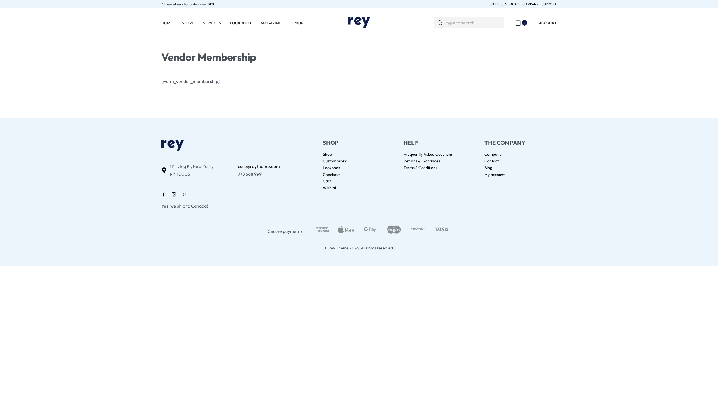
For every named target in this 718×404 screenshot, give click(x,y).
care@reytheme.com (259, 166)
